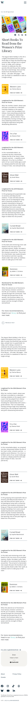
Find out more (15, 93)
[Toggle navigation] (24, 2)
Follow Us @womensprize (9, 650)
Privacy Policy (17, 674)
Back (3, 15)
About (3, 674)
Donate (3, 677)
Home (2, 11)
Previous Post (10, 322)
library (13, 313)
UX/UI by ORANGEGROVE (11, 700)
